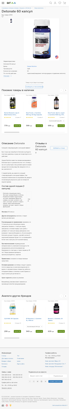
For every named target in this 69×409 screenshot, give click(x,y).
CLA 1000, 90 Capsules (11, 318)
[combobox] (56, 121)
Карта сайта (20, 364)
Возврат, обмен (6, 361)
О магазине (20, 358)
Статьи (4, 356)
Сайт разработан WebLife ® (59, 405)
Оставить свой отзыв (55, 381)
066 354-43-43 (6, 377)
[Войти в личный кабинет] (55, 3)
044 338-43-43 (6, 375)
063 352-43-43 (17, 377)
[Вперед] (65, 90)
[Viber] (41, 381)
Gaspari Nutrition (32, 66)
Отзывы (4, 366)
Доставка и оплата (7, 358)
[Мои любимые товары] (60, 3)
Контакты (4, 364)
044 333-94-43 (17, 375)
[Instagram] (33, 381)
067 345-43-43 (6, 379)
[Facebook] (30, 381)
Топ (18, 356)
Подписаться (58, 376)
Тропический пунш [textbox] (56, 121)
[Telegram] (45, 381)
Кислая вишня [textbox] (33, 326)
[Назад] (61, 90)
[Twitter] (37, 381)
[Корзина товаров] (64, 3)
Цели (18, 361)
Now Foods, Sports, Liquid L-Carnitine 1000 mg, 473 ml (56, 114)
